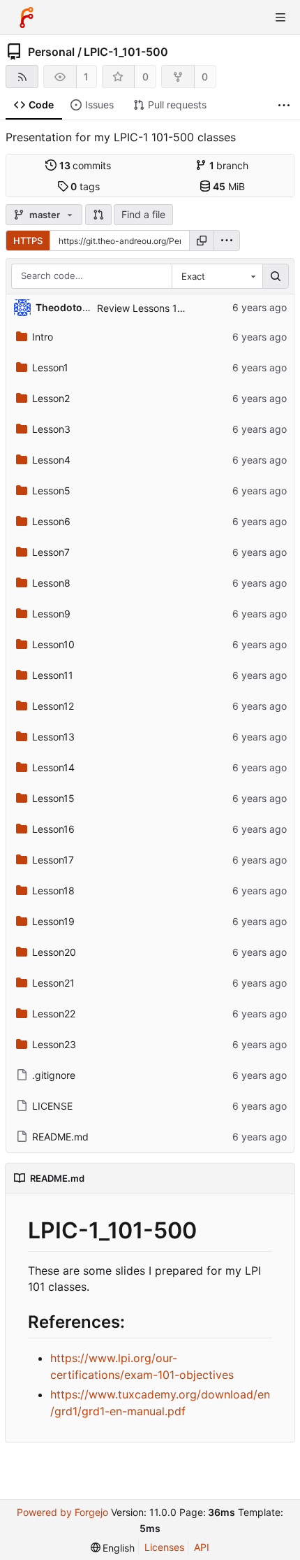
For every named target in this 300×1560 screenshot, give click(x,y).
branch (229, 165)
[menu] (226, 240)
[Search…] (275, 276)
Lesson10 (53, 644)
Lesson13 (53, 737)
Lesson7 (51, 552)
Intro (42, 337)
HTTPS (28, 240)
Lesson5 (51, 490)
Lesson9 (51, 614)
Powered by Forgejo (62, 1512)
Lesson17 (53, 860)
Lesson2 (51, 398)
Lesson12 (53, 706)
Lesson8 (51, 583)
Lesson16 (53, 829)
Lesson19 (53, 921)
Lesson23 (54, 1044)
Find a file (143, 214)
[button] (98, 214)
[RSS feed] (22, 76)
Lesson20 (54, 952)
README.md (60, 1137)
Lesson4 (51, 460)
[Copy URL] (201, 240)
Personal (51, 52)
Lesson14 (53, 767)
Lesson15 (53, 798)
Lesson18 (53, 890)
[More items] (283, 105)
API (201, 1547)
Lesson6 (51, 521)
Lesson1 (50, 367)
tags (85, 186)
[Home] (26, 17)
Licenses (164, 1547)
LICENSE (52, 1106)
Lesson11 (52, 675)
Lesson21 (53, 983)
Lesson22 (53, 1013)
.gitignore (53, 1075)
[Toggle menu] (280, 17)
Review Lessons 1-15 (145, 308)
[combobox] (217, 276)
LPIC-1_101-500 (126, 52)
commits (85, 165)
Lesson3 (51, 429)
